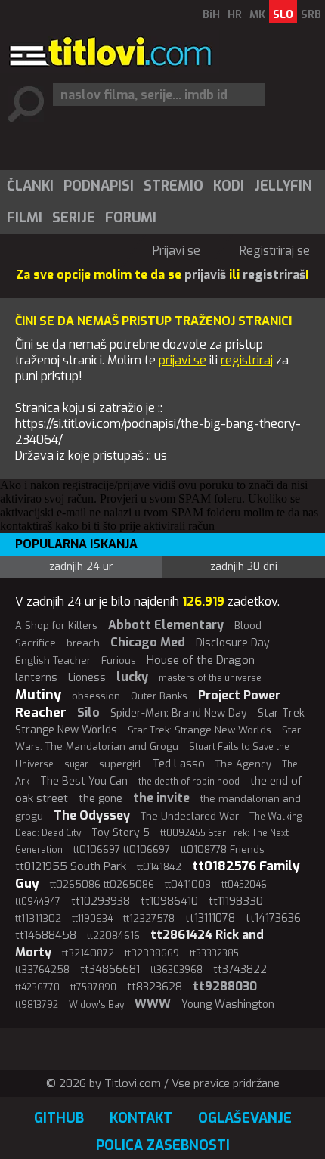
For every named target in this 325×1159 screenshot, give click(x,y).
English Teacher (53, 660)
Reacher (41, 712)
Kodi (228, 186)
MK (257, 15)
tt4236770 (37, 987)
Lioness (87, 678)
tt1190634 (92, 919)
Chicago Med (147, 642)
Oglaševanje (245, 1118)
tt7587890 (93, 987)
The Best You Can (84, 781)
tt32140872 (88, 953)
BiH (211, 15)
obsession (96, 696)
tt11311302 (38, 918)
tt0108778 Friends (223, 849)
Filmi (24, 218)
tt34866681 (110, 969)
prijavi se (182, 360)
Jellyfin (283, 186)
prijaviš (205, 275)
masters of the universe (210, 678)
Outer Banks (159, 696)
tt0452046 (244, 885)
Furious (118, 660)
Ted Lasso (178, 763)
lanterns (36, 678)
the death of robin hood (189, 782)
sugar (76, 764)
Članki (30, 186)
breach (83, 643)
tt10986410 (169, 901)
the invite (161, 798)
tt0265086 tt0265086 (102, 884)
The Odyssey (92, 815)
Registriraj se (275, 251)
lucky (132, 677)
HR (235, 15)
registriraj (247, 360)
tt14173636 (273, 918)
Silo (88, 713)
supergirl (120, 764)
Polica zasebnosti (163, 1145)
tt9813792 (36, 1005)
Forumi (130, 218)
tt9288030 (225, 986)
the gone (100, 799)
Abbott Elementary (166, 625)
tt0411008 (188, 884)
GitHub (59, 1118)
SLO (283, 15)
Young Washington (227, 1004)
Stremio (173, 186)
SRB (311, 15)
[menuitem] (29, 186)
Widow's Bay (96, 1005)
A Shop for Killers (56, 625)
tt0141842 (159, 866)
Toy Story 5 (120, 833)
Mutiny (38, 695)
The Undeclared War (190, 816)
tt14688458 (45, 935)
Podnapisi (98, 186)
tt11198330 (236, 901)
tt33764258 (42, 969)
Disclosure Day (233, 643)
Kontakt (141, 1118)
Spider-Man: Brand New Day (178, 713)
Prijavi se (176, 251)
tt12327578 (149, 918)
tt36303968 (176, 970)
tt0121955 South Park (70, 866)
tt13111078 (210, 918)
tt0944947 (37, 902)
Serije (73, 218)
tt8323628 (154, 987)
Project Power (239, 695)
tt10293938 (100, 901)
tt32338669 (152, 953)
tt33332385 (214, 953)
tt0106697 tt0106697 (121, 849)
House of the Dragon (201, 660)
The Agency (243, 764)
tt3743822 (240, 969)
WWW (153, 1004)
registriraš (274, 275)
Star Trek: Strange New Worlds (199, 730)
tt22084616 (113, 935)
